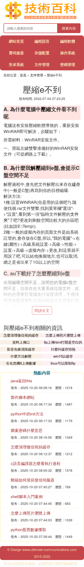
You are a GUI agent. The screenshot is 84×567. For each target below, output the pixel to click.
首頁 (23, 75)
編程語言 (42, 41)
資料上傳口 (21, 342)
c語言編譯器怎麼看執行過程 (35, 463)
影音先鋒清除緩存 (21, 349)
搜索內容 (69, 28)
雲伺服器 (16, 52)
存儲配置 (42, 52)
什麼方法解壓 (21, 356)
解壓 (36, 167)
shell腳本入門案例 (27, 496)
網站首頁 (16, 41)
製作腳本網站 (23, 397)
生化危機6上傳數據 (21, 363)
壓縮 (46, 109)
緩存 (76, 184)
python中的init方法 (27, 414)
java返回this (21, 380)
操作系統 (67, 52)
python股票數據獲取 (28, 529)
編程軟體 (67, 41)
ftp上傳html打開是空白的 (63, 342)
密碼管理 (67, 64)
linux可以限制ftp (63, 363)
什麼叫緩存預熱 (63, 349)
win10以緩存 (63, 356)
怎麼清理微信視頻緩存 (21, 335)
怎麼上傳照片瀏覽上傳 (63, 335)
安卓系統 (16, 64)
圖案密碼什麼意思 (26, 430)
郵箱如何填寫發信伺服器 (32, 480)
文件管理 (42, 64)
